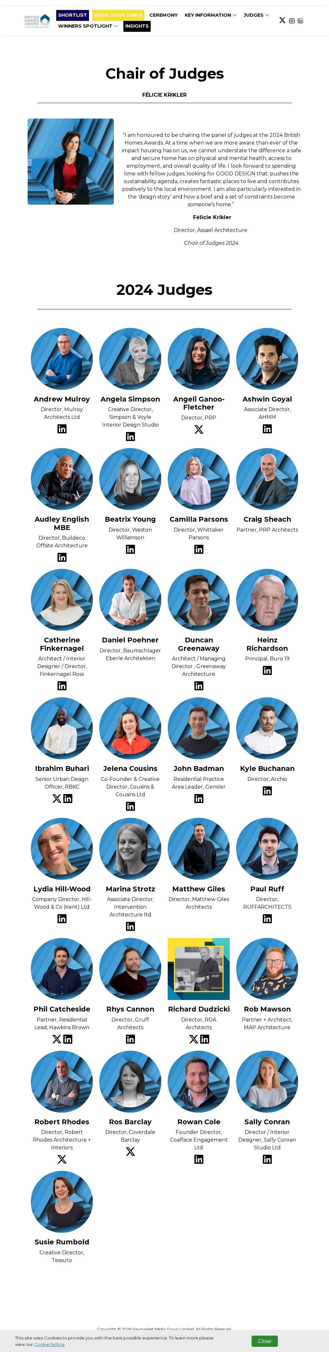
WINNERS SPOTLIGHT (86, 26)
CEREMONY (163, 15)
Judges (254, 15)
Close (264, 1341)
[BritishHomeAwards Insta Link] (291, 20)
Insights (137, 26)
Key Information (208, 15)
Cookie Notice (49, 1344)
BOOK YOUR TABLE (118, 15)
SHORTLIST (72, 15)
